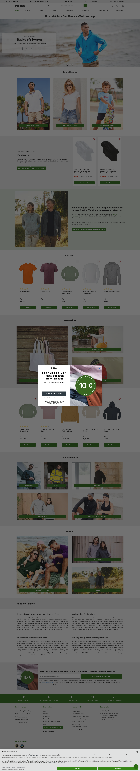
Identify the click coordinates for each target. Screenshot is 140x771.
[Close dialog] (99, 367)
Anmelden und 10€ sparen (54, 393)
